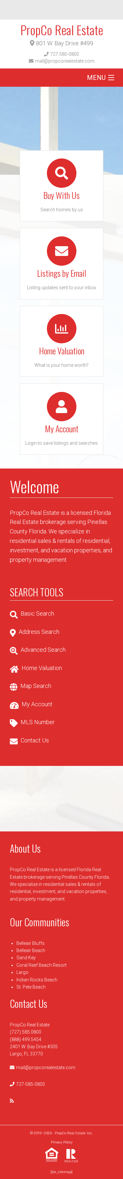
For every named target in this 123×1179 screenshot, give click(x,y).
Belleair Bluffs (30, 943)
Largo (22, 972)
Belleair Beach (30, 950)
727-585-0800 (64, 54)
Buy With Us (61, 195)
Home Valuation (61, 350)
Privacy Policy (61, 1142)
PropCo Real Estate (61, 30)
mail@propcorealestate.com (64, 61)
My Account (61, 428)
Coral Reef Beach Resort (41, 965)
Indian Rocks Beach (36, 979)
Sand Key (26, 957)
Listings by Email (61, 273)
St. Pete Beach (31, 987)
